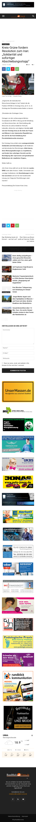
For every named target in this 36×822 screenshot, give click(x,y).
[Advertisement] (18, 29)
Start (3, 41)
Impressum (25, 816)
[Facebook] (13, 799)
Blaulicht (4, 260)
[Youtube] (23, 799)
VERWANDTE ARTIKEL (18, 248)
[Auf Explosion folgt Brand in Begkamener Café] (7, 269)
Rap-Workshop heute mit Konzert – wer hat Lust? (10, 238)
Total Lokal (5, 280)
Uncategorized (10, 41)
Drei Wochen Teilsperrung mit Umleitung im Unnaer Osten (22, 289)
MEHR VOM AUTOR (18, 250)
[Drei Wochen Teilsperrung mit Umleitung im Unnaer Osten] (7, 289)
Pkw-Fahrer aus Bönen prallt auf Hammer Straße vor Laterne (26, 239)
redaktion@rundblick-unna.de (18, 794)
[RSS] (18, 799)
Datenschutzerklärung (14, 816)
